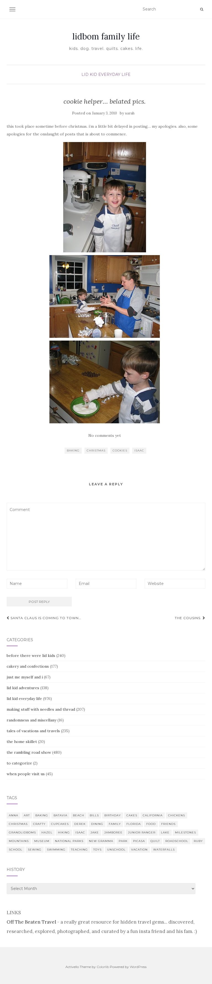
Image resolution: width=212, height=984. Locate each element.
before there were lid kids (31, 655)
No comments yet (104, 435)
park (123, 841)
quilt (155, 841)
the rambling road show (29, 752)
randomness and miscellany (31, 720)
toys (97, 849)
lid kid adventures (23, 687)
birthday (112, 815)
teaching (79, 849)
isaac (139, 450)
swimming (56, 849)
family (115, 824)
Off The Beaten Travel (31, 922)
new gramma (101, 841)
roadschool (176, 841)
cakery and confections (28, 666)
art (27, 815)
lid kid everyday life (106, 74)
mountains (19, 841)
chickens (176, 815)
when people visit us (26, 773)
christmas (96, 450)
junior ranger (141, 832)
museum (41, 841)
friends (168, 824)
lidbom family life (106, 36)
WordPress (138, 967)
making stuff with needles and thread (41, 709)
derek (80, 824)
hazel (46, 832)
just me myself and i (25, 677)
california (153, 815)
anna (13, 815)
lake (165, 832)
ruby (198, 841)
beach (78, 815)
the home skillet (22, 741)
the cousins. (189, 618)
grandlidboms (22, 832)
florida (133, 824)
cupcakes (60, 824)
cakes (131, 815)
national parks (69, 841)
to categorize (19, 763)
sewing (34, 849)
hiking (64, 832)
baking (73, 450)
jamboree (113, 832)
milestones (185, 832)
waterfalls (164, 849)
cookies (120, 450)
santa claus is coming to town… (45, 618)
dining (97, 824)
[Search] (201, 9)
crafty (39, 824)
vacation (139, 849)
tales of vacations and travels (33, 730)
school (15, 849)
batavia (60, 815)
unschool (116, 849)
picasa (139, 841)
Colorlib (103, 967)
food (151, 824)
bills (94, 815)
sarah (129, 113)
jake (95, 832)
